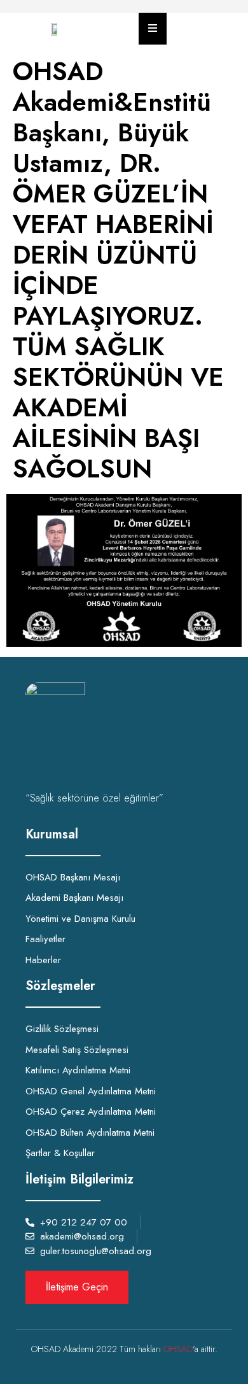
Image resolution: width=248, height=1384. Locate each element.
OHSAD (178, 1349)
